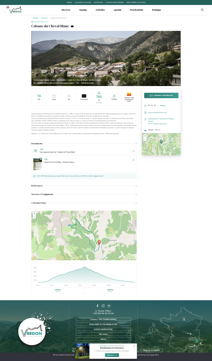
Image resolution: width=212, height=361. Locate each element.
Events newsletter (103, 329)
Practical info (136, 9)
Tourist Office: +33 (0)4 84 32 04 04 (103, 312)
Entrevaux (98, 2)
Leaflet (134, 260)
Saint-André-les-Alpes (135, 2)
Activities (100, 9)
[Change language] (8, 7)
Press (103, 339)
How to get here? (151, 350)
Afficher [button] (163, 105)
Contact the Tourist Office (103, 319)
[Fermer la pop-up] (134, 346)
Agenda (117, 9)
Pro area (103, 334)
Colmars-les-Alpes (83, 2)
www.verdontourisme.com (157, 112)
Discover (66, 9)
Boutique (156, 9)
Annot (69, 2)
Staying (83, 9)
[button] (99, 242)
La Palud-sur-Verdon (115, 2)
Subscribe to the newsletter (103, 324)
